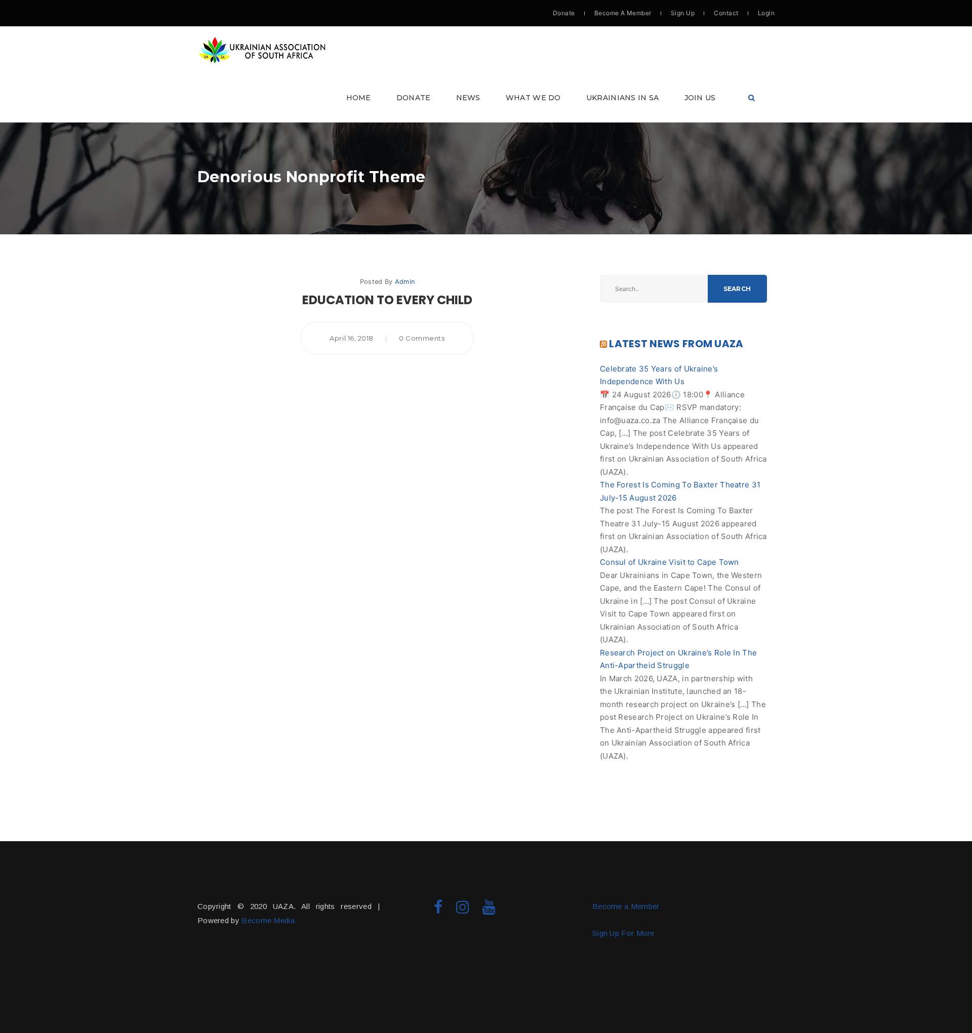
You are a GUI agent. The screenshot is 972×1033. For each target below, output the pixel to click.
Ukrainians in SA (622, 97)
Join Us (700, 97)
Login (766, 13)
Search (737, 289)
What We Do (533, 97)
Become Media (268, 920)
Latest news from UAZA (676, 344)
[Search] (751, 97)
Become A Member (623, 13)
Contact (726, 13)
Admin (405, 281)
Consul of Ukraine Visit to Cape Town (669, 562)
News (468, 97)
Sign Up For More (623, 933)
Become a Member (626, 906)
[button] (486, 74)
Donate (564, 13)
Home (358, 97)
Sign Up (683, 13)
